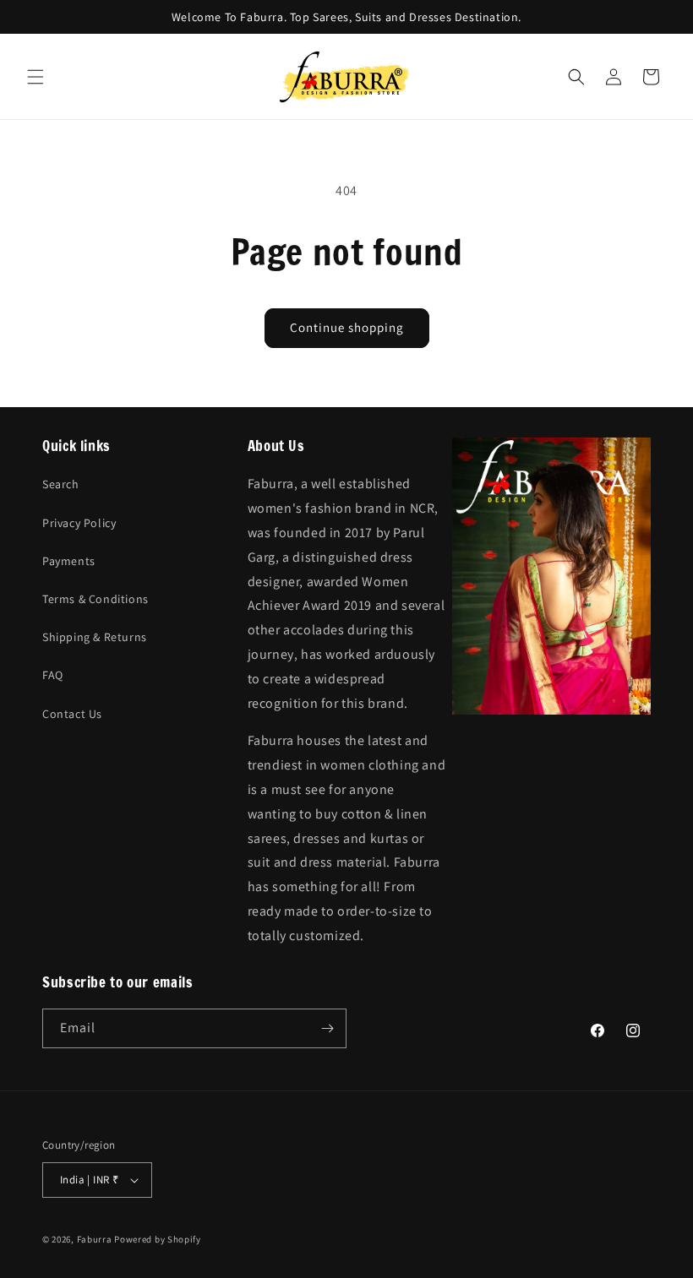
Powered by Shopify (157, 1239)
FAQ (52, 675)
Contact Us (72, 713)
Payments (68, 560)
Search (60, 484)
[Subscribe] (327, 1028)
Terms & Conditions (95, 598)
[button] (35, 76)
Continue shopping (347, 327)
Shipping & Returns (94, 636)
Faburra (94, 1239)
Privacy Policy (79, 522)
